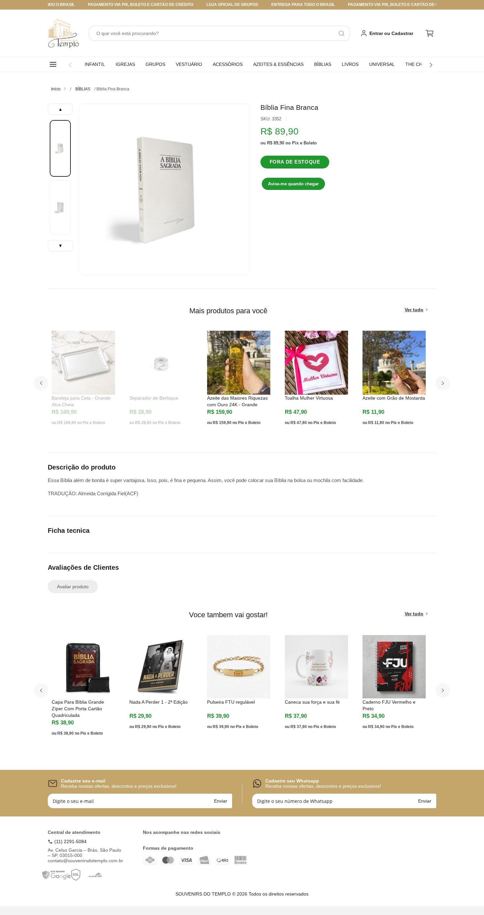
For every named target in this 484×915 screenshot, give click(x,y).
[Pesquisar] (341, 33)
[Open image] (164, 189)
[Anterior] (70, 65)
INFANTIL (95, 64)
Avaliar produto (73, 586)
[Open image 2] (60, 207)
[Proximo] (443, 383)
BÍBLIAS (322, 64)
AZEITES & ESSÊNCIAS (278, 64)
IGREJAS (125, 64)
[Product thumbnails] (60, 177)
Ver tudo (414, 309)
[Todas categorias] (54, 64)
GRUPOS (155, 64)
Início (56, 89)
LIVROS (350, 64)
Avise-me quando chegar (293, 183)
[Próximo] (431, 65)
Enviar (220, 801)
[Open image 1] (60, 148)
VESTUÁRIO (189, 64)
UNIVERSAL (382, 64)
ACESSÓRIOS (228, 64)
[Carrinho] (429, 33)
